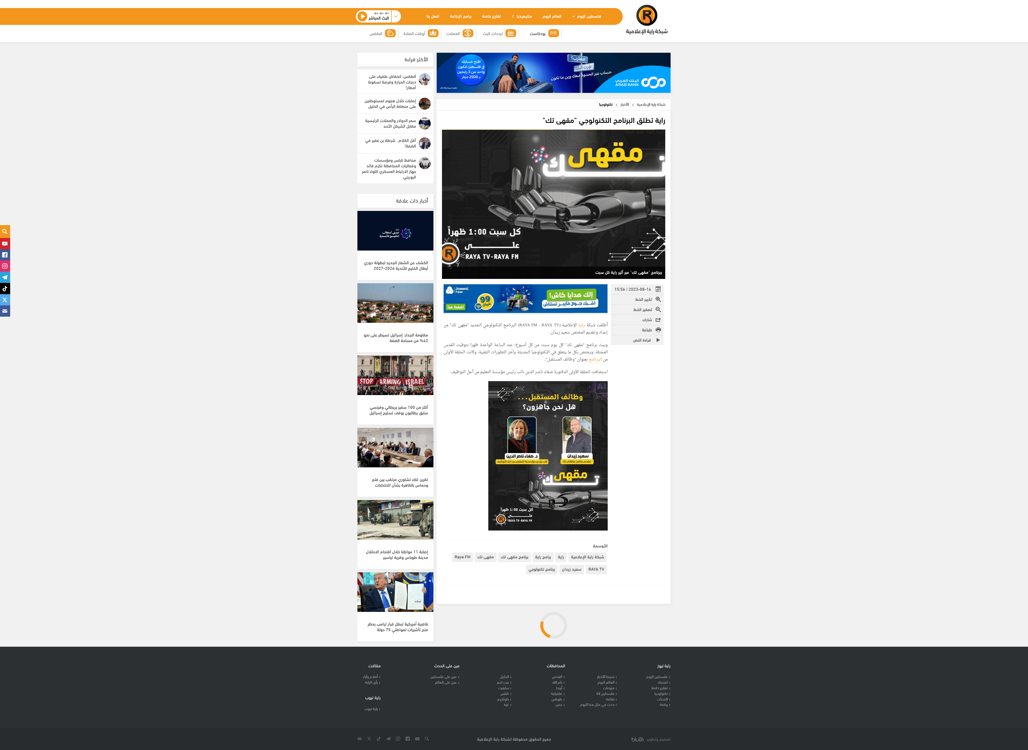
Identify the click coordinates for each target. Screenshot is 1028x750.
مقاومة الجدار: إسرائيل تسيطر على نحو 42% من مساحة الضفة (396, 337)
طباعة (647, 329)
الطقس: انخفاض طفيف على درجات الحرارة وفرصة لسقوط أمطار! (392, 81)
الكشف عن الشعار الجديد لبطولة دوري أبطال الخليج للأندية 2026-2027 (396, 265)
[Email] (5, 311)
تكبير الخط (643, 299)
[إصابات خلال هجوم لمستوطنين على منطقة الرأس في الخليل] (425, 104)
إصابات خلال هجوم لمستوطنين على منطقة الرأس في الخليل (390, 103)
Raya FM (462, 556)
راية (581, 325)
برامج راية (543, 556)
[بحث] (5, 231)
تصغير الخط (642, 309)
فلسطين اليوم (588, 16)
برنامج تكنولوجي (541, 569)
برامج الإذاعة (460, 16)
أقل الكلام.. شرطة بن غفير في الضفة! (390, 143)
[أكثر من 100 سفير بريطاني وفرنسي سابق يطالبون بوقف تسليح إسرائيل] (395, 378)
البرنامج (595, 359)
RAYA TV (596, 569)
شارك (647, 319)
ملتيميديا (524, 16)
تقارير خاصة (491, 16)
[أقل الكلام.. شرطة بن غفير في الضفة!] (425, 143)
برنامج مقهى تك (514, 556)
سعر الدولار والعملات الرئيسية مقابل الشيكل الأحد (390, 123)
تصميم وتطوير (659, 739)
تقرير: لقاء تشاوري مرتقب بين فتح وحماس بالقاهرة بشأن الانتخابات (400, 482)
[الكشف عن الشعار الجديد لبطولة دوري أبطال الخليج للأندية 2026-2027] (395, 233)
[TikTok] (5, 288)
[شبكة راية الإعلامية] (646, 20)
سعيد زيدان (571, 569)
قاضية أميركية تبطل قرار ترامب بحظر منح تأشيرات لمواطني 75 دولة (398, 626)
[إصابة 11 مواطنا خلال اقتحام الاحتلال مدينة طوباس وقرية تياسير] (395, 523)
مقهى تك (485, 556)
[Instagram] (5, 266)
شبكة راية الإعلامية (587, 556)
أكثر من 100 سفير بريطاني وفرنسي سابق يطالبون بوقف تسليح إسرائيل (398, 409)
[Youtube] (5, 243)
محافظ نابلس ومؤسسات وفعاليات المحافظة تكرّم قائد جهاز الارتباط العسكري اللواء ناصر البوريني (389, 168)
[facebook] (5, 254)
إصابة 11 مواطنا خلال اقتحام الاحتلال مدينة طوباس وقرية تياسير (397, 554)
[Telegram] (5, 277)
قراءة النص (642, 339)
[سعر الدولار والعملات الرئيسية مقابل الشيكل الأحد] (425, 124)
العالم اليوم (552, 16)
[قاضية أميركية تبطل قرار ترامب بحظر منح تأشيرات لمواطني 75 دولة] (395, 595)
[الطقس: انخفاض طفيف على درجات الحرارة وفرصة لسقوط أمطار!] (425, 79)
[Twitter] (5, 299)
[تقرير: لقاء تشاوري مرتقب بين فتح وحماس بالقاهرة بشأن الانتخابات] (395, 450)
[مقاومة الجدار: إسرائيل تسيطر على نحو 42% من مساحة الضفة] (395, 306)
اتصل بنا (432, 16)
